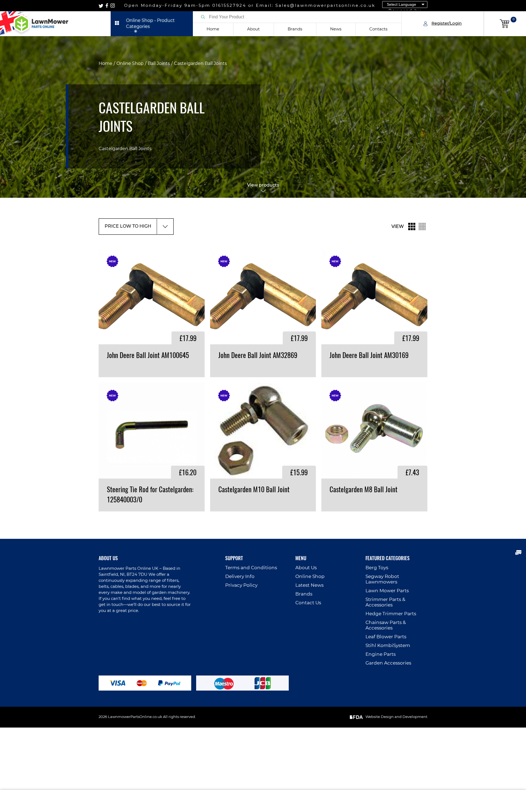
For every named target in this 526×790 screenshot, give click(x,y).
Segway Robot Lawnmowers (382, 579)
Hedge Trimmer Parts (390, 613)
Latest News (309, 585)
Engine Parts (380, 654)
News (335, 29)
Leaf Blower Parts (385, 636)
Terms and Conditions (251, 567)
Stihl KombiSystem (387, 645)
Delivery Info (240, 576)
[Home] (55, 23)
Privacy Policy (241, 585)
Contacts (378, 29)
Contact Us (308, 602)
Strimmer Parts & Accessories (385, 602)
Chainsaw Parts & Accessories (385, 625)
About (253, 29)
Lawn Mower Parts (387, 590)
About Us (306, 567)
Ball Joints (159, 63)
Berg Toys (376, 567)
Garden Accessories (388, 663)
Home (213, 29)
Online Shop (130, 63)
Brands (295, 29)
